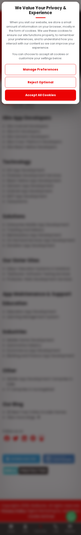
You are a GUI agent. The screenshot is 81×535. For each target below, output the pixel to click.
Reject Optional (40, 82)
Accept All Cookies (40, 95)
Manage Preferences (40, 69)
